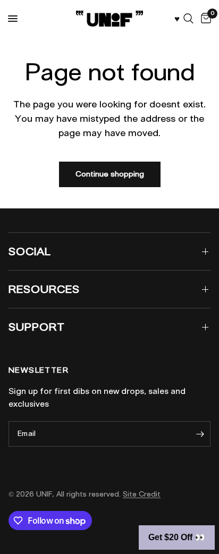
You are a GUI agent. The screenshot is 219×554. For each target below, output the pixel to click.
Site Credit (142, 494)
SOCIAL (30, 251)
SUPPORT (37, 327)
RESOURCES (44, 289)
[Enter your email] (199, 434)
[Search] (188, 18)
